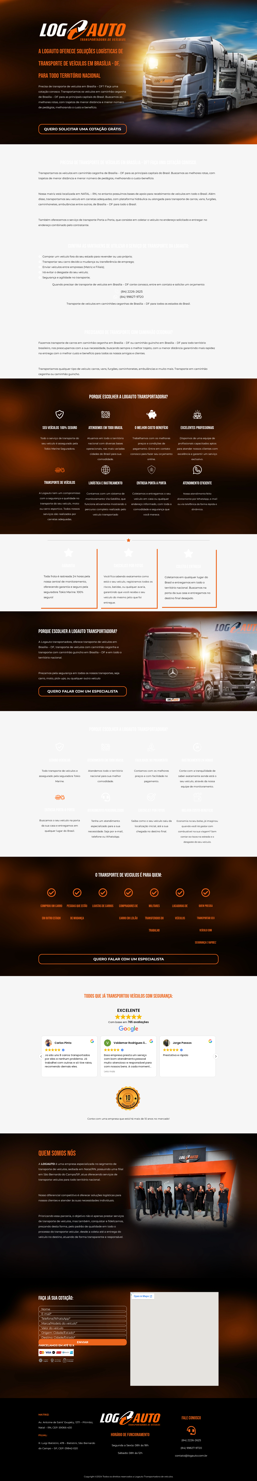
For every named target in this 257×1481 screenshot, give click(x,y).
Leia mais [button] (59, 1071)
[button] (215, 1056)
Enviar (82, 1342)
